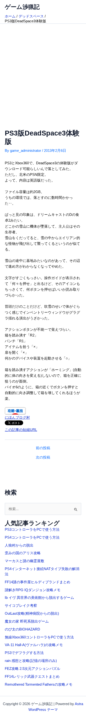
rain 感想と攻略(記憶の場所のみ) (31, 661)
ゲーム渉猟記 (22, 7)
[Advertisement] (43, 69)
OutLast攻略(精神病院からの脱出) (32, 613)
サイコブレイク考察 (21, 605)
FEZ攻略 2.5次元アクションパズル (32, 669)
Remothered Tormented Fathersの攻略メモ (38, 684)
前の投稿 (43, 448)
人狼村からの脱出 (19, 545)
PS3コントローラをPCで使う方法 (32, 529)
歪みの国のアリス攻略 (23, 553)
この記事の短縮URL (21, 430)
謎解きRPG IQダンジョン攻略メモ (32, 590)
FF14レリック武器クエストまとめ (32, 676)
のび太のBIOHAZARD (22, 629)
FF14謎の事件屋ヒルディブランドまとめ (37, 582)
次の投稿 (43, 457)
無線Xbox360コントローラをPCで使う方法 (39, 637)
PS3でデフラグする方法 (24, 653)
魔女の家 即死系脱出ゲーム (27, 621)
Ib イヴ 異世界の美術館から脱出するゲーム (39, 598)
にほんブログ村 (17, 417)
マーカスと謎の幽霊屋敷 (24, 561)
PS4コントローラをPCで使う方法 (32, 537)
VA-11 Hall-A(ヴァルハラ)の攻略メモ (34, 645)
